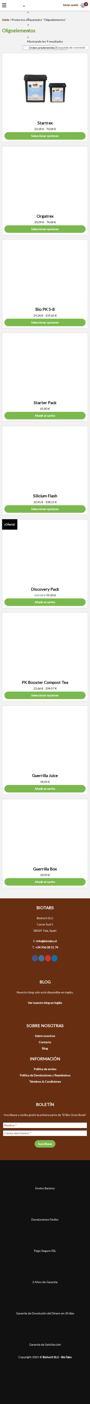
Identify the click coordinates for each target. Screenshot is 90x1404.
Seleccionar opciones (45, 136)
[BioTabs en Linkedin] (54, 958)
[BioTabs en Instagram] (41, 958)
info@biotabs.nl (46, 941)
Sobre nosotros (45, 1036)
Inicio (5, 19)
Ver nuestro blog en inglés (45, 1002)
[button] (31, 6)
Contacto (45, 1042)
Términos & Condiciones (45, 1081)
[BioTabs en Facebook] (35, 958)
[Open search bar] (57, 42)
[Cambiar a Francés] (33, 25)
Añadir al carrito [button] (45, 415)
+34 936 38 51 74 (46, 947)
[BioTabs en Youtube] (48, 958)
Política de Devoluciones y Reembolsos (45, 1075)
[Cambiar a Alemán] (33, 31)
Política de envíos (45, 1069)
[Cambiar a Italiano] (33, 37)
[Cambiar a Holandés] (33, 12)
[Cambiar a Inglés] (33, 18)
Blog (45, 1048)
